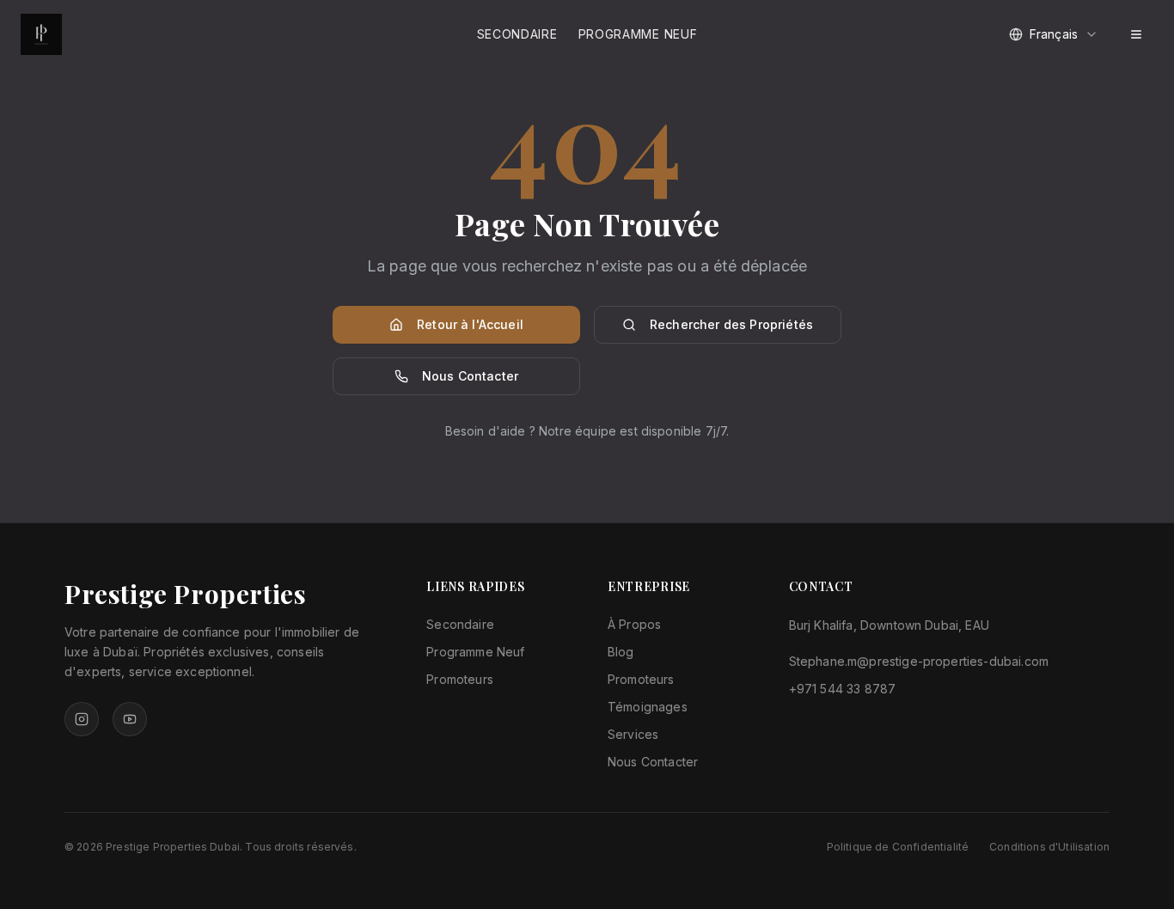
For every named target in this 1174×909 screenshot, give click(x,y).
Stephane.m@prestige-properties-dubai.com (919, 661)
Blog (621, 651)
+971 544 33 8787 (842, 688)
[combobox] (1053, 34)
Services (633, 734)
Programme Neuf (638, 34)
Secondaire (517, 34)
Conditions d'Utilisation (1049, 846)
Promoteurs (459, 679)
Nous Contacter (470, 376)
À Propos (634, 624)
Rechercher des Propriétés (731, 324)
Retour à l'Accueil (470, 324)
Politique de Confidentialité (898, 846)
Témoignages (648, 706)
